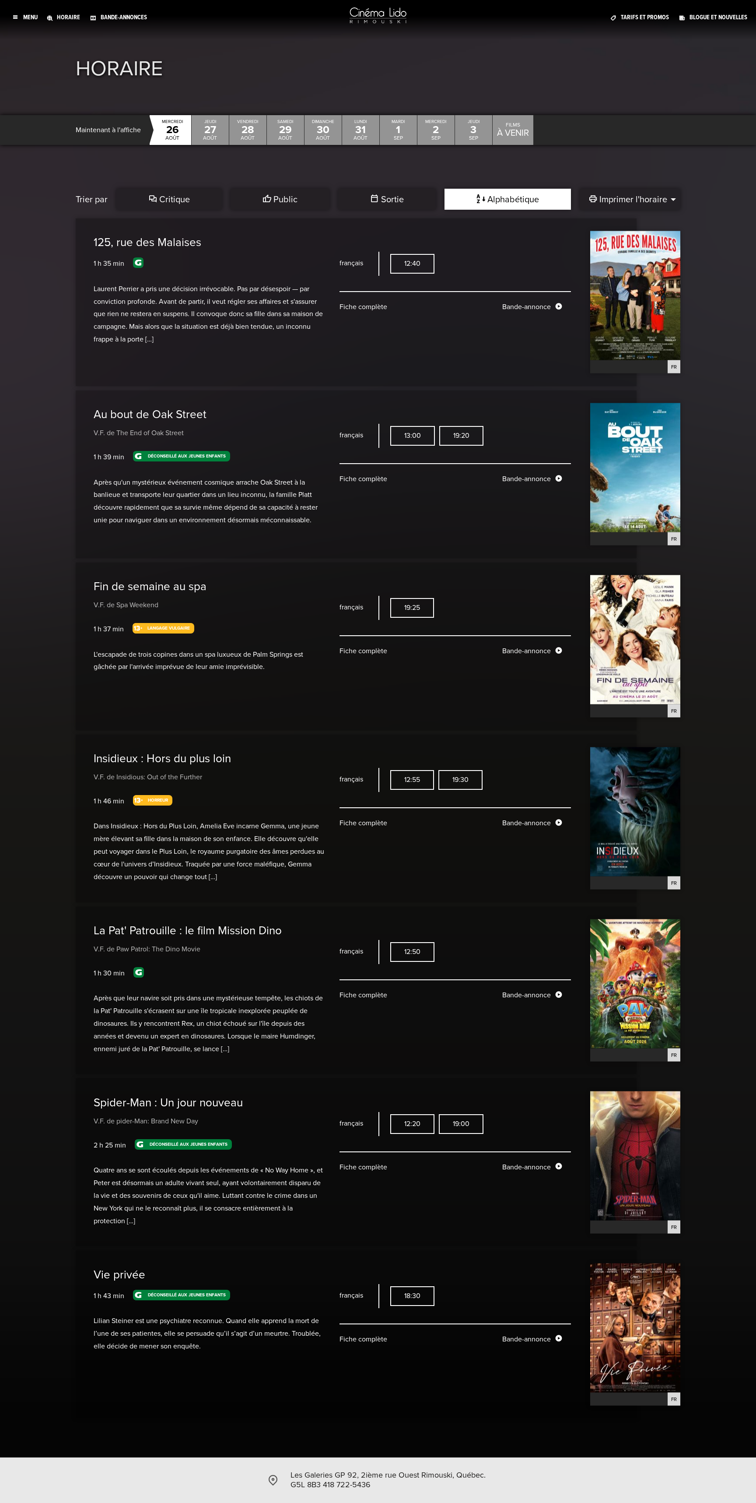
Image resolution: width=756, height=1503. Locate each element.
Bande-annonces (124, 17)
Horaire (68, 17)
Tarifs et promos (645, 17)
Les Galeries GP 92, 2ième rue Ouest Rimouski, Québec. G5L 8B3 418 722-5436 (388, 1479)
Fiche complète (363, 307)
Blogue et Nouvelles (718, 17)
